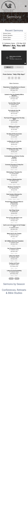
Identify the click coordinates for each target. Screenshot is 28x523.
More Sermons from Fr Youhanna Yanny (14, 71)
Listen (19, 67)
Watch (9, 67)
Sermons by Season (14, 284)
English (10, 184)
